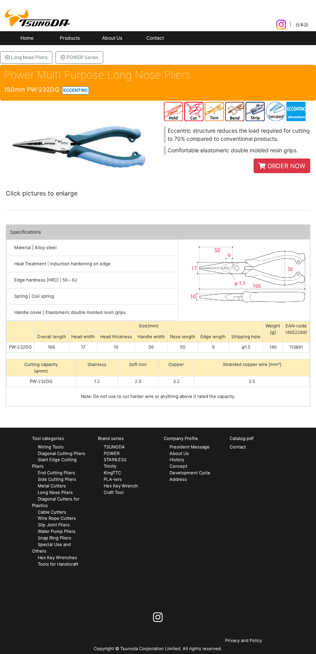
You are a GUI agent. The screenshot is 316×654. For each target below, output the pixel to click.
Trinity (110, 466)
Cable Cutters (52, 512)
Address (178, 479)
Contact (155, 38)
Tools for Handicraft (58, 564)
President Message (190, 447)
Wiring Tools (51, 447)
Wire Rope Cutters (57, 518)
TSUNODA (114, 447)
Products (70, 38)
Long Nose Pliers (28, 57)
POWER (111, 453)
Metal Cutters (52, 486)
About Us (112, 38)
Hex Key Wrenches (57, 557)
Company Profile (181, 438)
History (177, 459)
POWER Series (81, 57)
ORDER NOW (285, 166)
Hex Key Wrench (121, 486)
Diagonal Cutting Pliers (61, 453)
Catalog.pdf (242, 438)
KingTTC (112, 472)
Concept (178, 466)
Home (27, 38)
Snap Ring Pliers (54, 538)
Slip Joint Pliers (54, 525)
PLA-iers (113, 479)
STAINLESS (115, 459)
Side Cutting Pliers (57, 479)
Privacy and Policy (243, 640)
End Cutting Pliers (56, 472)
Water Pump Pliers (57, 531)
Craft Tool (114, 492)
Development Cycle (190, 472)
